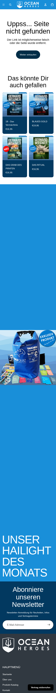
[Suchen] (10, 4)
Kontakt (6, 690)
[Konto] (45, 4)
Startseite (7, 674)
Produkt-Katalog (10, 685)
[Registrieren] (49, 625)
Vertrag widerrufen (40, 687)
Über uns (7, 679)
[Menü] (3, 4)
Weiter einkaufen (28, 54)
